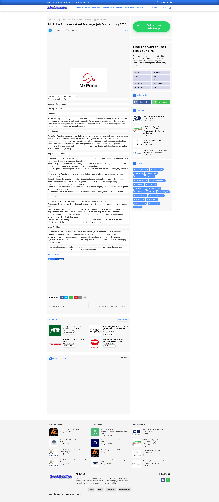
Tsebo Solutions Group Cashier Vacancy (73, 340)
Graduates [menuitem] (157, 80)
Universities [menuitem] (138, 83)
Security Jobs (153, 199)
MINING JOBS (164, 192)
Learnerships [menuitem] (138, 87)
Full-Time (151, 177)
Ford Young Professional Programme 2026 (114, 441)
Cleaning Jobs (152, 173)
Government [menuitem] (138, 80)
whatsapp (163, 102)
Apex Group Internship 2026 (69, 430)
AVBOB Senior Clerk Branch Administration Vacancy (72, 327)
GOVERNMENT (108, 8)
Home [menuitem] (136, 72)
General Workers (141, 181)
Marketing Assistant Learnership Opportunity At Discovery (155, 151)
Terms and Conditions (82, 2)
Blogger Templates (103, 498)
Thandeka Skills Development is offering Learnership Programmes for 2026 (114, 431)
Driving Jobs (139, 177)
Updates (138, 207)
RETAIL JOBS (58, 20)
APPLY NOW (53, 254)
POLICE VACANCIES (157, 196)
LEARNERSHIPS (154, 8)
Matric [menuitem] (156, 76)
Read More (70, 333)
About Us (50, 2)
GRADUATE (139, 184)
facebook (143, 102)
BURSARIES (96, 8)
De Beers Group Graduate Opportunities (152, 141)
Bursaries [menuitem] (157, 72)
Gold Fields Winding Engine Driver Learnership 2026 (71, 451)
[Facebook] (62, 297)
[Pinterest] (76, 297)
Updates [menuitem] (156, 87)
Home (71, 8)
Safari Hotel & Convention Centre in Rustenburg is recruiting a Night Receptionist (115, 328)
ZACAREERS (65, 494)
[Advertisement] (88, 49)
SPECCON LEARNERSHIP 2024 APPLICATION (153, 118)
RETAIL (165, 8)
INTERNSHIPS (141, 8)
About (100, 489)
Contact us (58, 2)
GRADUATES (129, 8)
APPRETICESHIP (157, 169)
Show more (122, 320)
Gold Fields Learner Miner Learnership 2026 (73, 461)
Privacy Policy (68, 2)
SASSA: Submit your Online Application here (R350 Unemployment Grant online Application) (153, 130)
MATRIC (119, 8)
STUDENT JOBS (141, 203)
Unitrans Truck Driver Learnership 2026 (72, 441)
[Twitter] (66, 297)
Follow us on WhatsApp (154, 27)
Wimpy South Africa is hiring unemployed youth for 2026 (113, 340)
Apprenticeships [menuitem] (159, 83)
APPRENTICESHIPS (83, 8)
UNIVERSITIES (154, 203)
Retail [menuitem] (136, 76)
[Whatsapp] (71, 297)
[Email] (80, 297)
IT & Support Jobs (154, 188)
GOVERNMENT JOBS (158, 181)
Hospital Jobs (152, 184)
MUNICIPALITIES (141, 196)
